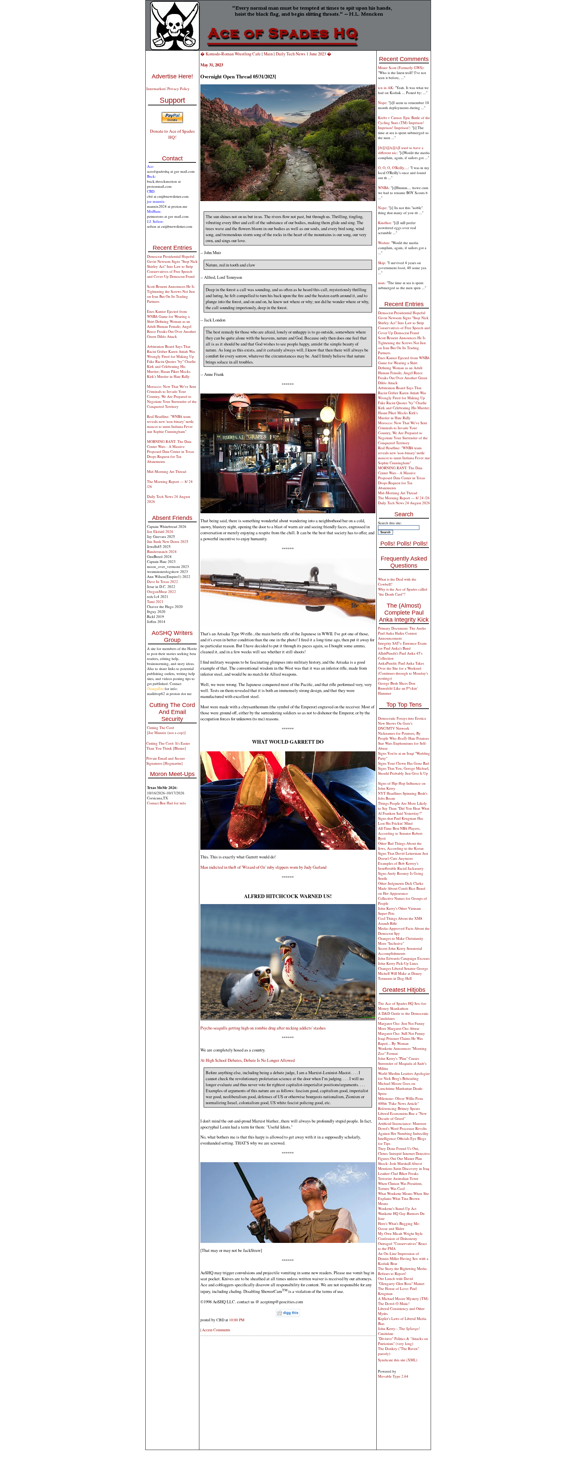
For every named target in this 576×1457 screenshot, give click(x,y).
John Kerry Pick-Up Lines (398, 963)
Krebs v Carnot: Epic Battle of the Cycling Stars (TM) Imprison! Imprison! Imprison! (404, 122)
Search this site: (390, 522)
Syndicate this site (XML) (397, 1359)
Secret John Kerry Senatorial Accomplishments (400, 951)
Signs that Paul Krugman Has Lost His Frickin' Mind (400, 821)
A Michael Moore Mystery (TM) (403, 1298)
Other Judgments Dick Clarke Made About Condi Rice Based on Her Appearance (401, 888)
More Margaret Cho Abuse (398, 1028)
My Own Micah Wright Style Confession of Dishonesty (400, 1236)
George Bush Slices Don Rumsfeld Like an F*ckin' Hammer (398, 688)
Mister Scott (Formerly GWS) (400, 67)
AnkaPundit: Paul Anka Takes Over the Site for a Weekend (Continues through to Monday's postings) (403, 671)
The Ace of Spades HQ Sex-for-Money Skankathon (402, 1006)
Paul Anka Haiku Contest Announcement (397, 636)
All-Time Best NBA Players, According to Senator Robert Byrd (400, 833)
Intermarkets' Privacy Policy (168, 88)
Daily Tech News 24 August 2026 (404, 502)
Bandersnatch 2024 (162, 551)
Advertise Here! (172, 76)
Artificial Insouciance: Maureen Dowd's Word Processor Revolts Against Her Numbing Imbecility (403, 1128)
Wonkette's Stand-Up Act (397, 1208)
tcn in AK (385, 87)
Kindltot (384, 222)
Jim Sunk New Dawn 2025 (167, 541)
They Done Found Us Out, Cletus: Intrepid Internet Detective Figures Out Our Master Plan (404, 1153)
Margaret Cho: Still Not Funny (401, 1033)
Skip (381, 262)
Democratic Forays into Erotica (402, 718)
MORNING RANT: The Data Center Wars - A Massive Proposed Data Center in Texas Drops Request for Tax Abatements (170, 451)
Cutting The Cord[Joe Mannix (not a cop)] (166, 730)
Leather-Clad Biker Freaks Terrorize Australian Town (398, 1176)
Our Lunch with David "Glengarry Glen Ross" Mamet (401, 1281)
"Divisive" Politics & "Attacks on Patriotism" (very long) (403, 1341)
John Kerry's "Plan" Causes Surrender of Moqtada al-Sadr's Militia (402, 1063)
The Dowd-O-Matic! (394, 1303)
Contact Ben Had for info (166, 802)
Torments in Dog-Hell (395, 978)
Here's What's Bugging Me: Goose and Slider (399, 1226)
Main (268, 54)
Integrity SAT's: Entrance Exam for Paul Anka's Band (402, 646)
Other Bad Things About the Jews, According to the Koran (401, 846)
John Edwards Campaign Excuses (404, 958)
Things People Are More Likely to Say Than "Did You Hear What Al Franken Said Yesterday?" (403, 808)
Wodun (383, 242)
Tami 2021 (155, 601)
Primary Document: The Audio (402, 628)
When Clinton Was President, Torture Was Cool (400, 1186)
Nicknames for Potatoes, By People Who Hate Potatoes (403, 736)
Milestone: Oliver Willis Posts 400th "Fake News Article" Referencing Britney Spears (400, 1103)
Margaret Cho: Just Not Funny (401, 1023)
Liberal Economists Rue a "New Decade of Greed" (402, 1116)
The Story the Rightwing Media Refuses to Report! (402, 1271)
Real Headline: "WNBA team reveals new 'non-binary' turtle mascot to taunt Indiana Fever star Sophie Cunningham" (170, 424)
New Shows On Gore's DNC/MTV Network (395, 726)
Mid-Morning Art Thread (166, 471)
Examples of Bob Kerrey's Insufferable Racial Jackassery (401, 866)
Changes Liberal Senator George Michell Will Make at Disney (403, 971)
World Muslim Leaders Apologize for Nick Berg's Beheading (404, 1076)
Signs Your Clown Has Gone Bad (403, 763)
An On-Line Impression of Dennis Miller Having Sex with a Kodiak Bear (403, 1258)
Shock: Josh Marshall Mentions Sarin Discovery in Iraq (403, 1166)
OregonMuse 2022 (161, 591)
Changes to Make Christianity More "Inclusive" (400, 941)
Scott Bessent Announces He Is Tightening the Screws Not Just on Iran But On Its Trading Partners (171, 294)
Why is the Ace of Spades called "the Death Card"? (402, 592)
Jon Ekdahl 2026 (160, 531)
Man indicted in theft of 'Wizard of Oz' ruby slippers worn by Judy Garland (263, 867)
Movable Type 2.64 (393, 1376)
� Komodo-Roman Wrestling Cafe (230, 54)
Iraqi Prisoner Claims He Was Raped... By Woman (400, 1041)
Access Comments (216, 1329)
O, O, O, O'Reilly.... (393, 167)
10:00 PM (236, 1319)
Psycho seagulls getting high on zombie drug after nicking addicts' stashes (263, 1028)
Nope (382, 102)
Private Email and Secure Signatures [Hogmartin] (165, 761)
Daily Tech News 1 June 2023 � (303, 54)
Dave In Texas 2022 (162, 581)
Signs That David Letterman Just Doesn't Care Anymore (403, 856)
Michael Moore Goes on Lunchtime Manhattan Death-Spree (400, 1088)
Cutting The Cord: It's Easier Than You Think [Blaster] (168, 746)
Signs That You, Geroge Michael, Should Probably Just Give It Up (403, 771)
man (381, 282)
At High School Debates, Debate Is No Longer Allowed (247, 1060)
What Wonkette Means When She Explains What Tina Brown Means (403, 1198)
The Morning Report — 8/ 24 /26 (404, 497)
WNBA (383, 187)
